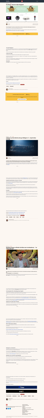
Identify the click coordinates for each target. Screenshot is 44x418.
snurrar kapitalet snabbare (25, 297)
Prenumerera (22, 84)
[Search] (36, 1)
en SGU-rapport (11, 183)
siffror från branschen (13, 353)
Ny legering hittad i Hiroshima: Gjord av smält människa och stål (17, 212)
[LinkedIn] (10, 408)
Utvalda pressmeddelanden (25, 405)
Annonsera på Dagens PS (25, 411)
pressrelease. (22, 30)
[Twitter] (8, 408)
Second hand (11, 86)
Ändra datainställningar (25, 414)
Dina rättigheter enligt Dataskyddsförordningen (28, 409)
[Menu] (37, 1)
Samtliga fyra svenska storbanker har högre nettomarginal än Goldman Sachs (26, 299)
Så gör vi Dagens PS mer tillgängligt (26, 413)
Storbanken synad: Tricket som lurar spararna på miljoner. (14, 329)
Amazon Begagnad (8, 29)
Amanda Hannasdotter (11, 219)
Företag (11, 3)
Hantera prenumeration (25, 404)
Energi (13, 136)
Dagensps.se (7, 3)
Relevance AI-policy (24, 410)
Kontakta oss (23, 406)
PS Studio (11, 246)
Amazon (7, 86)
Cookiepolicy (23, 408)
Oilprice (8, 164)
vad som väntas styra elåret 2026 (18, 192)
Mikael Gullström (11, 398)
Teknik (10, 136)
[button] (22, 387)
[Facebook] (6, 408)
